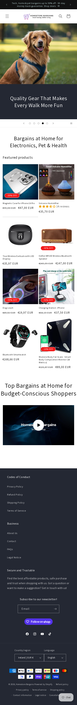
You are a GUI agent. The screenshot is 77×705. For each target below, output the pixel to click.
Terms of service (39, 690)
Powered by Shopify (43, 684)
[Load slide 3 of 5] (38, 123)
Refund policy (62, 684)
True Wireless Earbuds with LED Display (18, 257)
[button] (7, 16)
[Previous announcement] (7, 5)
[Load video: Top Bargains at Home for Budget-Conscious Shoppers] (38, 425)
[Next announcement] (70, 5)
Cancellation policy (58, 695)
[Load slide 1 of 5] (30, 123)
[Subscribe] (55, 609)
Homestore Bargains (25, 684)
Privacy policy (22, 690)
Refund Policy (15, 494)
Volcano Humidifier (49, 203)
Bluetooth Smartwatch (14, 354)
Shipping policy (57, 690)
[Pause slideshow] (73, 123)
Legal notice (40, 695)
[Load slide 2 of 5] (34, 123)
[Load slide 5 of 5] (47, 123)
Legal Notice (14, 557)
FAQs (10, 549)
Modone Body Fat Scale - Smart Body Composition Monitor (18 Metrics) (55, 360)
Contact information (22, 695)
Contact (11, 541)
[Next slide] (53, 123)
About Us (12, 533)
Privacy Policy (15, 486)
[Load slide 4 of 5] (43, 123)
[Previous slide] (24, 123)
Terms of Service (16, 510)
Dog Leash (8, 307)
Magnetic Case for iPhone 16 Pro (19, 203)
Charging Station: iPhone (51, 307)
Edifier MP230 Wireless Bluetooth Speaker (55, 257)
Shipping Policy (16, 502)
